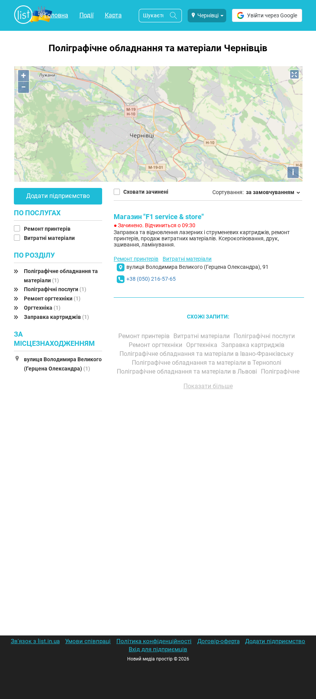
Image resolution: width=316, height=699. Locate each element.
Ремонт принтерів (48, 229)
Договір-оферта (218, 641)
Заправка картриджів (56, 317)
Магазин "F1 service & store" (159, 217)
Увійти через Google (272, 15)
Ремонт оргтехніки (52, 298)
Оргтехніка (42, 308)
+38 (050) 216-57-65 (151, 279)
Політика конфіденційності (154, 641)
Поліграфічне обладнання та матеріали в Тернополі (207, 362)
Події (86, 15)
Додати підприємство (58, 195)
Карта (113, 15)
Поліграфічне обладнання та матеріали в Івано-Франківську (207, 353)
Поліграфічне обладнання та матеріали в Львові (188, 371)
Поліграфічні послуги (55, 289)
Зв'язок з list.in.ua (35, 641)
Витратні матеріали (50, 238)
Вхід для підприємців (158, 649)
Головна (56, 15)
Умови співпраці (88, 641)
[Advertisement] (208, 483)
